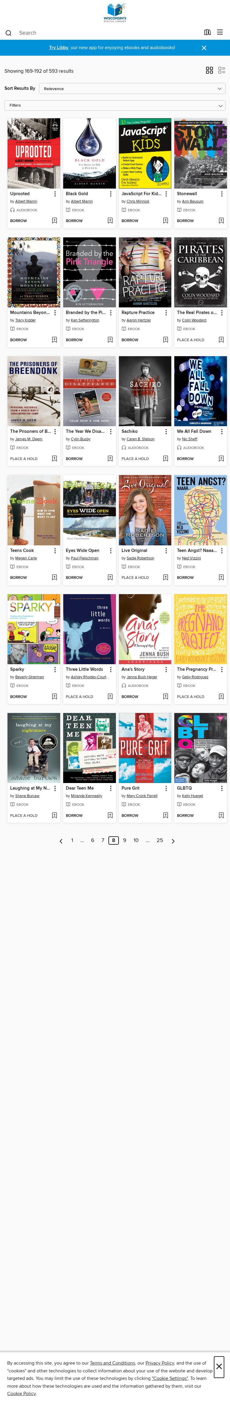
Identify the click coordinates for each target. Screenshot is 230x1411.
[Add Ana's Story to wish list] (165, 697)
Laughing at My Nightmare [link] (31, 788)
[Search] (8, 32)
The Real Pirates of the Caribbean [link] (198, 312)
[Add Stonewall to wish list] (221, 221)
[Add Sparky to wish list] (54, 697)
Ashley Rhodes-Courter (90, 677)
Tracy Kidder (25, 320)
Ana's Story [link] (133, 669)
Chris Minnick (138, 201)
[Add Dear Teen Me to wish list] (110, 816)
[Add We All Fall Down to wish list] (221, 459)
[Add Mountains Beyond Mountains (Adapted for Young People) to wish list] (54, 340)
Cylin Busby (80, 439)
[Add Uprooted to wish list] (54, 221)
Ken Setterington (85, 320)
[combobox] (102, 33)
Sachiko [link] (130, 431)
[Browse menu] (220, 32)
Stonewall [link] (187, 194)
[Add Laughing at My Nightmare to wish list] (54, 816)
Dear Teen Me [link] (80, 788)
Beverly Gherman (29, 677)
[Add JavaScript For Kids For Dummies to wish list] (165, 221)
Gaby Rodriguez (195, 677)
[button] (209, 72)
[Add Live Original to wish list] (165, 578)
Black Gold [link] (77, 194)
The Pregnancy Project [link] (198, 669)
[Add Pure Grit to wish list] (165, 816)
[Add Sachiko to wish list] (165, 459)
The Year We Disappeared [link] (87, 431)
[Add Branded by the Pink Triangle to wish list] (110, 340)
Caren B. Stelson (141, 439)
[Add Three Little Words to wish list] (110, 697)
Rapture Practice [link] (138, 312)
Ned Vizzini (191, 558)
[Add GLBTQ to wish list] (221, 816)
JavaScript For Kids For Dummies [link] (142, 194)
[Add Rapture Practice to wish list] (165, 340)
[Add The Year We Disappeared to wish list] (110, 459)
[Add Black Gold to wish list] (110, 221)
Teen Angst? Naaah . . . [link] (198, 550)
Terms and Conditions (112, 1363)
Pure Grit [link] (131, 788)
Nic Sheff (189, 439)
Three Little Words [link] (84, 669)
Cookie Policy (21, 1394)
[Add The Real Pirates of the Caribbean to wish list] (221, 340)
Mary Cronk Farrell (142, 796)
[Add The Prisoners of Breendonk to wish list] (54, 459)
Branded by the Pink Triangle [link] (87, 312)
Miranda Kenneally (86, 796)
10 (136, 840)
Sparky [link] (17, 669)
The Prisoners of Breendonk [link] (31, 431)
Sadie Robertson (140, 558)
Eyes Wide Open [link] (82, 550)
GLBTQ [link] (184, 788)
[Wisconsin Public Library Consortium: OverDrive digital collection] (115, 12)
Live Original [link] (134, 550)
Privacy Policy (160, 1363)
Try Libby (58, 48)
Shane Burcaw (27, 796)
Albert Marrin (26, 201)
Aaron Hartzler (139, 320)
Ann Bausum (193, 201)
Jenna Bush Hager (142, 677)
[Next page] (173, 840)
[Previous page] (61, 840)
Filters (15, 105)
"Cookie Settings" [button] (170, 1378)
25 (160, 840)
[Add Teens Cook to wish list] (54, 578)
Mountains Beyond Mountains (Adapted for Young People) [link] (31, 312)
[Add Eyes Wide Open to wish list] (110, 578)
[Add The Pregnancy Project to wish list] (221, 697)
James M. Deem (29, 439)
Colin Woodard (194, 320)
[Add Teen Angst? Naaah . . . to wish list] (221, 578)
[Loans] (207, 33)
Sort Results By (19, 88)
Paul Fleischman (85, 558)
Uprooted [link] (20, 194)
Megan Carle (26, 558)
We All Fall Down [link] (194, 431)
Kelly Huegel (192, 796)
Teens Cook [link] (22, 550)
